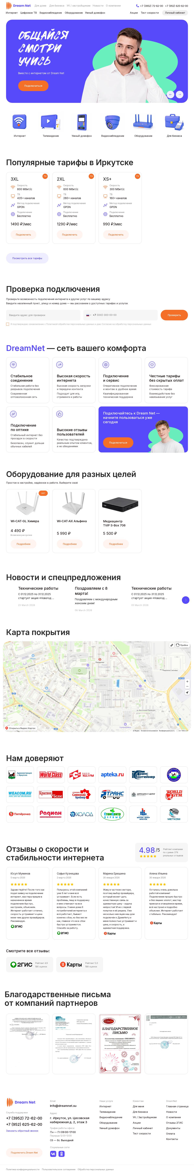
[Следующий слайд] (185, 600)
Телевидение (51, 135)
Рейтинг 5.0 (91, 963)
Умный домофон (82, 135)
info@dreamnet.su (63, 1106)
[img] (18, 6)
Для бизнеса (174, 135)
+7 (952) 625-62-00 (24, 1124)
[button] (33, 85)
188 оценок (91, 966)
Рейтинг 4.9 (41, 963)
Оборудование (143, 135)
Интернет (20, 135)
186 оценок (41, 966)
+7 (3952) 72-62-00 (24, 1118)
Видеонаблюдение (112, 135)
